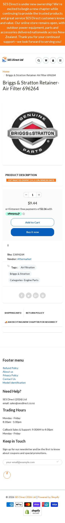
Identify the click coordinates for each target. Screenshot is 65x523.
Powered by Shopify (48, 497)
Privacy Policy (10, 375)
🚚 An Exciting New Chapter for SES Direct (31, 322)
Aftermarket (24, 258)
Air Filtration (28, 267)
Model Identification (14, 382)
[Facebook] (7, 475)
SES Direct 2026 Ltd (25, 497)
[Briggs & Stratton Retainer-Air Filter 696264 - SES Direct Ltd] (32, 133)
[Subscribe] (57, 461)
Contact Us (9, 378)
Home (6, 71)
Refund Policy (10, 368)
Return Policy (35, 312)
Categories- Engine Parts (24, 280)
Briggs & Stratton (20, 273)
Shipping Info (13, 312)
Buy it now (32, 232)
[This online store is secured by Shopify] (32, 511)
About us (8, 371)
